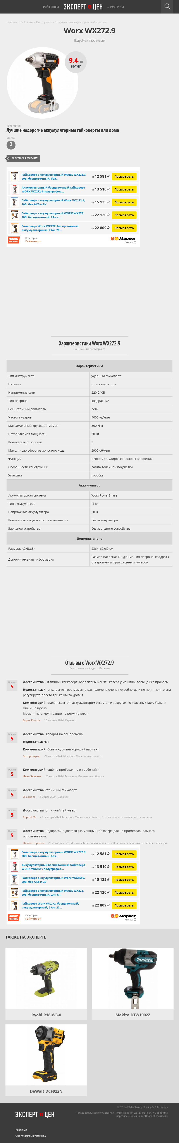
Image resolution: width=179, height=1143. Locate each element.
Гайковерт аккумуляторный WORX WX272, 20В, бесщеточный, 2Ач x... (53, 215)
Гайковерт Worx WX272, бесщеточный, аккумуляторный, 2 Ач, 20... (50, 228)
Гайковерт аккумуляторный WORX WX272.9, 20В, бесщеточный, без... (54, 176)
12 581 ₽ (100, 176)
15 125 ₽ (100, 201)
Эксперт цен (83, 7)
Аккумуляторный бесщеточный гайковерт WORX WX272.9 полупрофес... (53, 189)
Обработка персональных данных (142, 1114)
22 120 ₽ (100, 214)
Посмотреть (124, 176)
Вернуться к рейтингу (22, 158)
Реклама (21, 1129)
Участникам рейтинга (30, 1136)
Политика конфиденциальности (133, 1112)
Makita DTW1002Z (132, 1014)
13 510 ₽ (100, 189)
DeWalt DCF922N (46, 1091)
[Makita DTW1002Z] (133, 978)
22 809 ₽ (100, 227)
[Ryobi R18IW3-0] (46, 978)
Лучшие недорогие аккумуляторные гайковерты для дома (63, 130)
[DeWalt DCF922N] (46, 1054)
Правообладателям (156, 1115)
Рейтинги (51, 7)
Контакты (162, 1107)
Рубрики (117, 7)
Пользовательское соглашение (94, 1112)
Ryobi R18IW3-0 (46, 1014)
